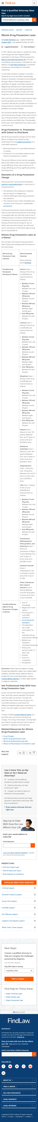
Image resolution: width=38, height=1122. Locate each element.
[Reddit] (30, 1066)
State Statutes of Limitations (13, 874)
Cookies (28, 1116)
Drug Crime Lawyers (9, 901)
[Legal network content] (34, 1106)
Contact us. (20, 1037)
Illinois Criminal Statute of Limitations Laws (19, 744)
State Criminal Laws (14, 993)
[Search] (34, 3)
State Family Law (13, 997)
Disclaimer (19, 1116)
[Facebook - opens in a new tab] (3, 1066)
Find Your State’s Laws (11, 867)
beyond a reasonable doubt (11, 184)
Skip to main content (19, 2)
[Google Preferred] (3, 1073)
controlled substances (18, 65)
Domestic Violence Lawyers (12, 895)
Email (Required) (8, 841)
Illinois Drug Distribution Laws (14, 739)
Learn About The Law (7, 29)
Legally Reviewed (11, 47)
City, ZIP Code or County (13, 966)
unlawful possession (23, 142)
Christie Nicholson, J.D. (11, 40)
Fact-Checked (29, 47)
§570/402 (28, 263)
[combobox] (19, 970)
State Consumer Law (14, 1000)
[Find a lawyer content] (34, 1086)
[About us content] (34, 1080)
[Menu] (3, 3)
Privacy (10, 1116)
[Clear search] (31, 970)
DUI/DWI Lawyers (8, 908)
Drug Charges (8, 736)
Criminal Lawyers (8, 888)
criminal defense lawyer (22, 715)
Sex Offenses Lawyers (10, 914)
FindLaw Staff (6, 42)
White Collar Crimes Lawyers (12, 927)
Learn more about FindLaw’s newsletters (15, 853)
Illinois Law (28, 29)
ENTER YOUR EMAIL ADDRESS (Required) (15, 1050)
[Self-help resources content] (34, 1093)
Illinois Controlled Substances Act (13, 60)
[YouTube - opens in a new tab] (10, 1066)
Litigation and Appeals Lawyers (13, 921)
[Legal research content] (34, 1099)
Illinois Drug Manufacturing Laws (15, 741)
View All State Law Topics (12, 871)
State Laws (19, 29)
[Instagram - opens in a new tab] (24, 1066)
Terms (4, 1116)
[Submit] (33, 845)
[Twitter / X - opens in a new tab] (17, 1066)
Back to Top (20, 1012)
